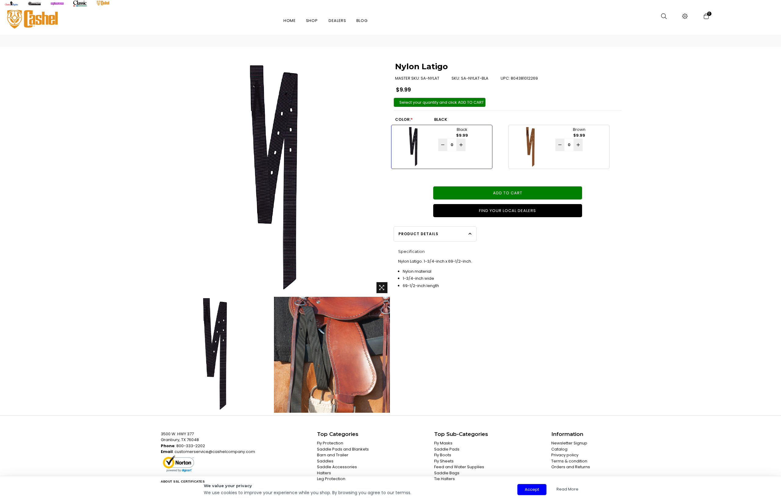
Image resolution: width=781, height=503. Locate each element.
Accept (532, 489)
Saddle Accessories (337, 467)
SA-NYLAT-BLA (474, 78)
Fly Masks (443, 443)
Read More (567, 489)
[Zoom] (381, 287)
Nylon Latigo (421, 66)
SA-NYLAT (430, 78)
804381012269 (524, 78)
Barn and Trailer (332, 455)
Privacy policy (564, 455)
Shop (312, 20)
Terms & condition (569, 461)
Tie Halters (444, 479)
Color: (404, 119)
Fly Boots (442, 455)
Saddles (325, 461)
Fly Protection (330, 443)
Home (289, 20)
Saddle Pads (446, 449)
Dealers (337, 20)
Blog (362, 20)
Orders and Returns (570, 467)
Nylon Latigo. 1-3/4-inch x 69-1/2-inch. (435, 261)
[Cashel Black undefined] (215, 355)
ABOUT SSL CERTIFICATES (183, 481)
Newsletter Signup (569, 443)
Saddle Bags (446, 473)
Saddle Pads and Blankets (343, 449)
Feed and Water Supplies (459, 467)
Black (440, 119)
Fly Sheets (444, 461)
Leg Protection (331, 479)
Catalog (559, 449)
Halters (324, 473)
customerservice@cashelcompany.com (215, 451)
